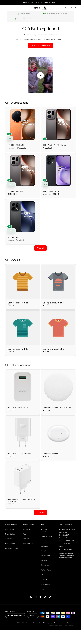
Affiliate (44, 579)
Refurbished (10, 543)
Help (42, 589)
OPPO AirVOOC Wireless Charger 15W (57, 407)
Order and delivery (48, 537)
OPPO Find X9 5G (13, 237)
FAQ (42, 575)
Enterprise (45, 565)
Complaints (45, 551)
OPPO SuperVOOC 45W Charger (19, 453)
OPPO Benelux (26, 623)
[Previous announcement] (4, 2)
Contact (44, 541)
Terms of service (59, 623)
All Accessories (29, 543)
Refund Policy (46, 570)
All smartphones (11, 548)
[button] (4, 8)
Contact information (55, 625)
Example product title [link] (17, 303)
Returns (44, 560)
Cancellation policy (70, 625)
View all (40, 248)
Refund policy (37, 623)
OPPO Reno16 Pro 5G (51, 191)
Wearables (27, 529)
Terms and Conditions (45, 530)
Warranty (44, 546)
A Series (8, 539)
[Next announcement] (77, 2)
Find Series (9, 529)
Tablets (26, 539)
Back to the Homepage (40, 45)
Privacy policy (47, 623)
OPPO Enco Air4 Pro (50, 453)
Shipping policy (71, 623)
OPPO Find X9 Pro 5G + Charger (55, 145)
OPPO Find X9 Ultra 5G (15, 145)
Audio (25, 534)
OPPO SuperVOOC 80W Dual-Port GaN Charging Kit (21, 500)
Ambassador (46, 584)
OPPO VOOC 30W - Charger (17, 407)
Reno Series (10, 534)
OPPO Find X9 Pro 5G (15, 191)
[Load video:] (40, 75)
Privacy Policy (46, 556)
